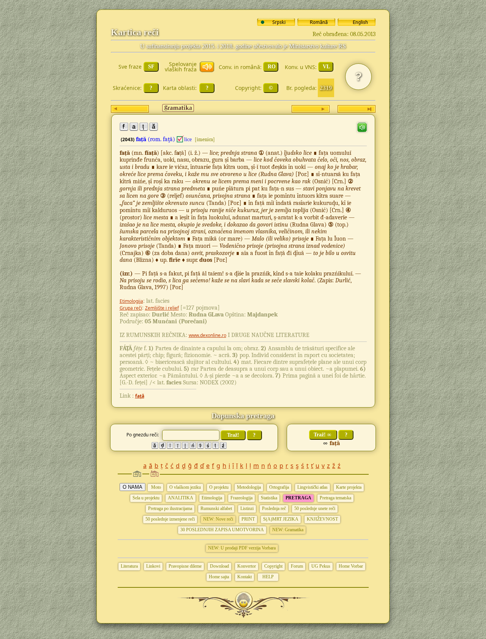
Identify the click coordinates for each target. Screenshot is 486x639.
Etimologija (131, 301)
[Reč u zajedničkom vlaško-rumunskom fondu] (180, 139)
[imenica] (205, 139)
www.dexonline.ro (207, 335)
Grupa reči (131, 308)
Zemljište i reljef (162, 308)
